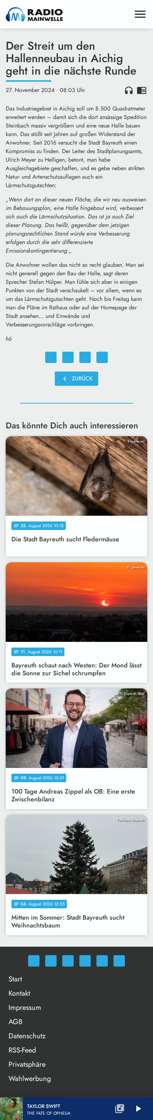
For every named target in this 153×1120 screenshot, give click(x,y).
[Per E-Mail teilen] (102, 357)
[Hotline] (119, 961)
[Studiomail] (102, 961)
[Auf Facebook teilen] (51, 357)
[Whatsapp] (33, 961)
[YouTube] (85, 961)
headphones (129, 90)
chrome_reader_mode (142, 90)
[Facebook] (51, 961)
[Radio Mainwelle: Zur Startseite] (68, 14)
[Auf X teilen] (68, 357)
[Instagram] (68, 961)
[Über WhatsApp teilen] (85, 357)
